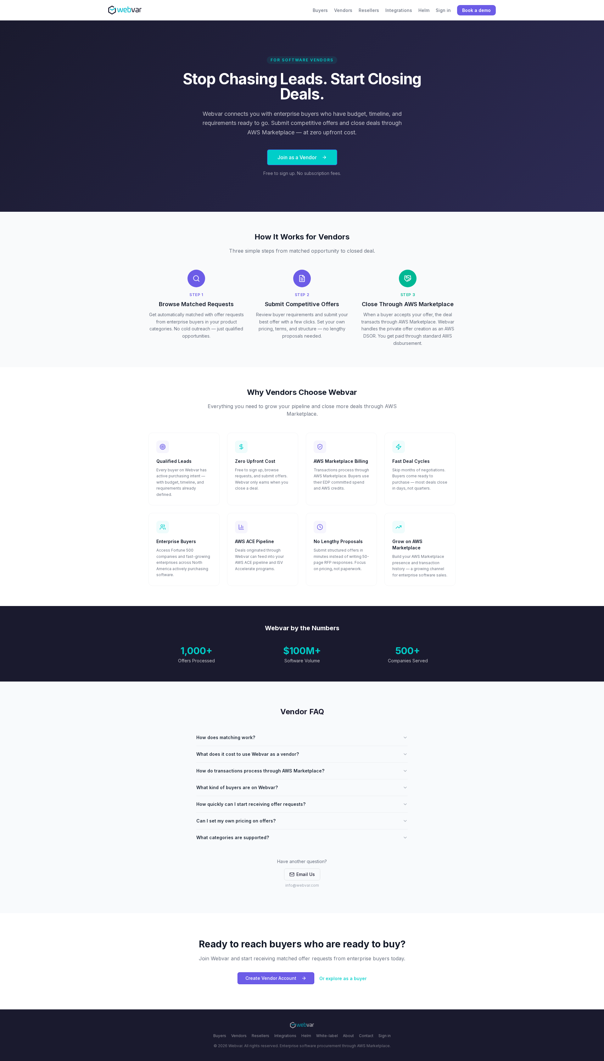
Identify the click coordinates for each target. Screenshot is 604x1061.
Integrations (285, 1035)
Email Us (305, 874)
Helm (306, 1035)
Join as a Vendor (297, 157)
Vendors (239, 1035)
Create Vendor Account (270, 978)
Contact (366, 1035)
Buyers (219, 1035)
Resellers (260, 1035)
